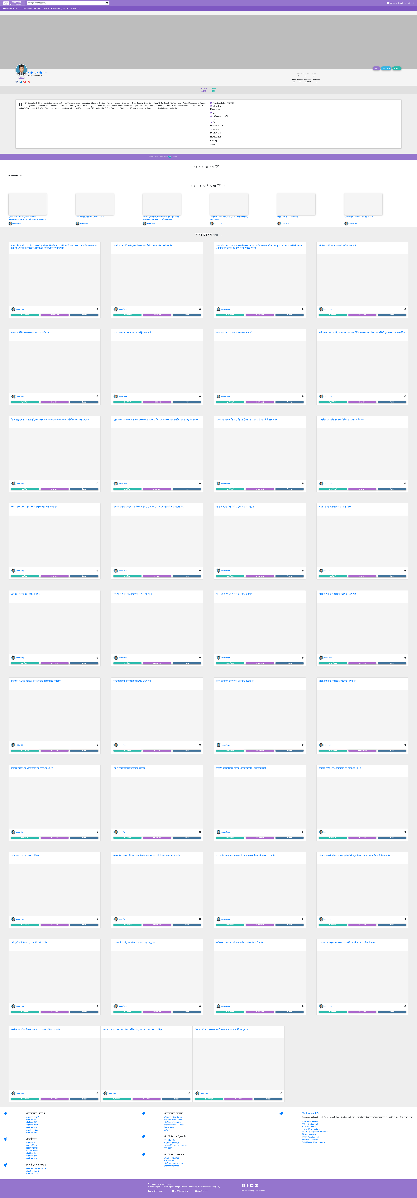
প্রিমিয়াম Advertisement (310, 1137)
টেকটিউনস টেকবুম (32, 1125)
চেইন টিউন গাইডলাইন (171, 1143)
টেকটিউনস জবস (31, 1133)
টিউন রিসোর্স (168, 1148)
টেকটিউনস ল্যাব (31, 1127)
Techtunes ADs (310, 1113)
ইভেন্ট (59, 9)
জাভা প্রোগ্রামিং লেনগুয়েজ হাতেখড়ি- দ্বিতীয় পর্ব (359, 217)
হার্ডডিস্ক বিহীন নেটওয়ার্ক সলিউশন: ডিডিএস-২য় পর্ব (32, 768)
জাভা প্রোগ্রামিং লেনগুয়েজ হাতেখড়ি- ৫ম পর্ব (234, 594)
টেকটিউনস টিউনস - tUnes (173, 1117)
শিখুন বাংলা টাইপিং (32, 1148)
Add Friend (386, 68)
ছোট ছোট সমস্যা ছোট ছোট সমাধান (25, 594)
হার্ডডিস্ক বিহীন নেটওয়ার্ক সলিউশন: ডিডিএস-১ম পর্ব (340, 768)
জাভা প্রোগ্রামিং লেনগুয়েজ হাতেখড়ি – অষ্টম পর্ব (30, 332)
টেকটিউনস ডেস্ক (31, 1120)
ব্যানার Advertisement (310, 1121)
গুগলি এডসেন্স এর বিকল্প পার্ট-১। (288, 217)
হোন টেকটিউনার (31, 1145)
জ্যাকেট (11, 9)
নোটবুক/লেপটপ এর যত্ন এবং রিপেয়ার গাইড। (29, 942)
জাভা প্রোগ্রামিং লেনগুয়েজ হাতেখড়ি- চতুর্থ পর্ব (337, 594)
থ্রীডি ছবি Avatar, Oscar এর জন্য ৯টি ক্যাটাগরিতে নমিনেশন (36, 681)
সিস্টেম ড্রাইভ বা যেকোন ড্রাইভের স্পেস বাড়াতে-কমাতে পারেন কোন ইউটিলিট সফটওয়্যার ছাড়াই (50, 419)
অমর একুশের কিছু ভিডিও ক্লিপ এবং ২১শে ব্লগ (235, 506)
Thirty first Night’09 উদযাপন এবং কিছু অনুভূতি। (134, 942)
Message (397, 68)
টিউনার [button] (175, 157)
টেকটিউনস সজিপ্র (31, 1156)
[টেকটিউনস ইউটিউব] (256, 1186)
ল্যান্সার (43, 9)
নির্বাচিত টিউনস (169, 1127)
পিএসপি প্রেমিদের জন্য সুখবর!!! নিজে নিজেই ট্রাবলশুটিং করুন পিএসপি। (245, 855)
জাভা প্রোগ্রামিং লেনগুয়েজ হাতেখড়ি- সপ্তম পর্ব (132, 332)
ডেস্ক (27, 9)
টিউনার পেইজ (153, 157)
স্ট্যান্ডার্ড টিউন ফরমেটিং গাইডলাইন (175, 1145)
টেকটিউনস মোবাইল (181, 1191)
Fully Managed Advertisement (313, 1142)
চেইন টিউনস (168, 1130)
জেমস (204, 90)
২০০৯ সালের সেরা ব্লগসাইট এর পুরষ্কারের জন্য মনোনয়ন (34, 506)
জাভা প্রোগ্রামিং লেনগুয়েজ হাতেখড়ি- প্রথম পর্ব (90, 217)
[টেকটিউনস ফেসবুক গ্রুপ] (247, 1186)
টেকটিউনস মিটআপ (32, 1171)
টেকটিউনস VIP (169, 1161)
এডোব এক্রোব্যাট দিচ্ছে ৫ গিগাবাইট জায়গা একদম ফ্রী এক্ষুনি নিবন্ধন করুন (246, 419)
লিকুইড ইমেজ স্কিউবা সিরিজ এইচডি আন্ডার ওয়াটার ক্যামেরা (241, 768)
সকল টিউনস (165, 157)
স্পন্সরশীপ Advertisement (311, 1140)
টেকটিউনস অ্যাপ (202, 1191)
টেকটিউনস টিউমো (32, 1174)
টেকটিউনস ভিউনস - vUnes (173, 1120)
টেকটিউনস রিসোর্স (32, 1153)
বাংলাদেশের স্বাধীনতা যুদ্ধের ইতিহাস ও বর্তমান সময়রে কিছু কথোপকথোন (143, 245)
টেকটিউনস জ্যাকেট (32, 1117)
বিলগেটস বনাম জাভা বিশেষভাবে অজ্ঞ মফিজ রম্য (133, 594)
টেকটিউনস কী (30, 1143)
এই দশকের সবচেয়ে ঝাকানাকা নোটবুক (129, 768)
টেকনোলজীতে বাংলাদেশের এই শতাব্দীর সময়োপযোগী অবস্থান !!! (221, 1029)
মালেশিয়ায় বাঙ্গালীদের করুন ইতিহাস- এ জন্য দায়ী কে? (341, 419)
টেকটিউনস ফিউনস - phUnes (174, 1125)
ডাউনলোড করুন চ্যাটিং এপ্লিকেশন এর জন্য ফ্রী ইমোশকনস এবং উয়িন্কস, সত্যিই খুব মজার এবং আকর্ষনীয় (362, 332)
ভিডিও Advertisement (310, 1124)
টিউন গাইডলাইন (169, 1140)
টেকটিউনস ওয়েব (157, 1191)
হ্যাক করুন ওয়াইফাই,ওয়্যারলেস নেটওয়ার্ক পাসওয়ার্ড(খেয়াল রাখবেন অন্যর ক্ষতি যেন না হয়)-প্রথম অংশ (155, 419)
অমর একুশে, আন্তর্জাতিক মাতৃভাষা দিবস (335, 506)
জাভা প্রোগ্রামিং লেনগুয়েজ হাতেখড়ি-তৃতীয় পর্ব (132, 681)
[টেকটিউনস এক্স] (252, 1186)
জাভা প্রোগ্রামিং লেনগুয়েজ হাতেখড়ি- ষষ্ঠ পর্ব (234, 332)
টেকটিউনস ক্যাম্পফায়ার (171, 1166)
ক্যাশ (214, 89)
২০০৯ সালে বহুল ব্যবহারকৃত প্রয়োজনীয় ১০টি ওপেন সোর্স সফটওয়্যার (347, 942)
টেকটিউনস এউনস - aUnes (173, 1122)
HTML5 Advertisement (310, 1127)
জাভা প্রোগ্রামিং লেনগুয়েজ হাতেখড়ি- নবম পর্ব (337, 245)
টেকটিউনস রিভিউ (31, 1122)
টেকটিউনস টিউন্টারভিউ (171, 1158)
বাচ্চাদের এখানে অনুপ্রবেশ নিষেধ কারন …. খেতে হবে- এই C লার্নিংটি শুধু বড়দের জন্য (148, 506)
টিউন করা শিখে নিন (32, 1151)
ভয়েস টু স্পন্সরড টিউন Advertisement (315, 1132)
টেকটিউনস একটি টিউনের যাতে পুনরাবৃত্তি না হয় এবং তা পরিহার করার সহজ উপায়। (147, 855)
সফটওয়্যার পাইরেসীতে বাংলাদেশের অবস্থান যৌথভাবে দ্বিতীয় (35, 1029)
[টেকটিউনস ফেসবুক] (243, 1186)
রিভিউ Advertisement (309, 1134)
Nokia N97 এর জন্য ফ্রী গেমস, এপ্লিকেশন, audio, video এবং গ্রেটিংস (132, 1029)
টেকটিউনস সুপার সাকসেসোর (173, 1163)
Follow (376, 68)
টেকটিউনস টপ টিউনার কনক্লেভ (36, 1168)
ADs (74, 9)
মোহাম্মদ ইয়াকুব (37, 73)
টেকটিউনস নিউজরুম (33, 1130)
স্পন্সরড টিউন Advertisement (312, 1129)
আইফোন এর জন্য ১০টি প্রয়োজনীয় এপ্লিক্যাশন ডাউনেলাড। (240, 942)
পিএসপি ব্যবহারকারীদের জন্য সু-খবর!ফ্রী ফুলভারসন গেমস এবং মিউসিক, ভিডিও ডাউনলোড (356, 855)
